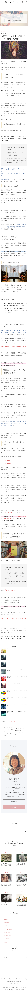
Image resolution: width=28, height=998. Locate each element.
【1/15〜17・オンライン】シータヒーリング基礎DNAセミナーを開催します (17, 670)
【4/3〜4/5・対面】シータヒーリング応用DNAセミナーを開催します (17, 712)
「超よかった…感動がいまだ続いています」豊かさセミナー (19, 731)
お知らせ (6, 926)
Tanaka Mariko (14, 781)
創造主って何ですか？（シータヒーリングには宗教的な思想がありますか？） (21, 905)
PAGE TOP (25, 966)
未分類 (5, 942)
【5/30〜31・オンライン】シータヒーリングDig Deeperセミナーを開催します (17, 691)
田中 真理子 (14, 779)
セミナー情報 (7, 932)
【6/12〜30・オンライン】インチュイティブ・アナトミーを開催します (17, 705)
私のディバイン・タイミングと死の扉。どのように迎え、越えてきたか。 (8, 731)
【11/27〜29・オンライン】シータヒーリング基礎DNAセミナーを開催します (17, 677)
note (15, 807)
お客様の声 (6, 922)
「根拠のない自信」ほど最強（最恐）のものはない (21, 864)
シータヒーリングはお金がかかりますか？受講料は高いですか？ (21, 884)
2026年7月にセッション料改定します (12, 648)
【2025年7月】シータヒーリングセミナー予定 (14, 655)
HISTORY (3, 31)
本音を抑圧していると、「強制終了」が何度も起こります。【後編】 (6, 884)
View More (14, 801)
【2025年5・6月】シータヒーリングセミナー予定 (14, 662)
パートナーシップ (8, 935)
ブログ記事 (6, 939)
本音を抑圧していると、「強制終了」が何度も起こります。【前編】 (6, 864)
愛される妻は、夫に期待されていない (6, 903)
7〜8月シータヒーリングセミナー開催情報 (13, 683)
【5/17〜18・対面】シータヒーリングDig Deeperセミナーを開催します (17, 698)
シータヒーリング (14, 721)
